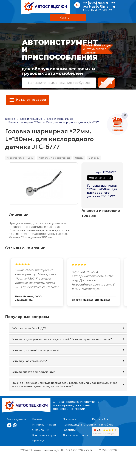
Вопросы (94, 157)
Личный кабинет (97, 10)
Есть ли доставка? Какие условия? (35, 350)
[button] (68, 17)
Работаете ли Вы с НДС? (29, 328)
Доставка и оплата (75, 435)
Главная (10, 118)
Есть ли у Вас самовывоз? (29, 361)
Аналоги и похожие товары (54, 157)
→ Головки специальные (58, 118)
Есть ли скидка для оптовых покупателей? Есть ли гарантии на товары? (62, 339)
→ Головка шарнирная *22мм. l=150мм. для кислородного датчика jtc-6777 (52, 122)
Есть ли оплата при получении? (33, 372)
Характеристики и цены (20, 157)
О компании (40, 430)
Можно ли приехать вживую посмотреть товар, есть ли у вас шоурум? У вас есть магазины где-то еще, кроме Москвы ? (64, 384)
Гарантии (69, 430)
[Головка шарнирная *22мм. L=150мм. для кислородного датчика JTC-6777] (43, 183)
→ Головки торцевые (29, 118)
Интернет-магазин (45, 424)
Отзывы (79, 157)
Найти (106, 83)
